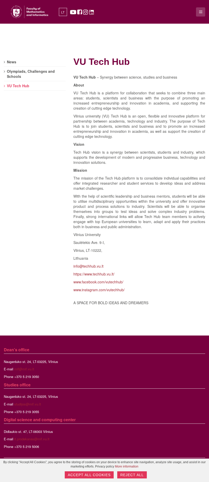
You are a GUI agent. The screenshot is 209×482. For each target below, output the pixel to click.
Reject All (132, 475)
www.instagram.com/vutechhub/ (99, 289)
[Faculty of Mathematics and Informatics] (29, 12)
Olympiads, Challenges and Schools (31, 74)
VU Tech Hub (101, 61)
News (11, 61)
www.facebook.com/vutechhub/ (98, 281)
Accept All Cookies (89, 475)
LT (62, 12)
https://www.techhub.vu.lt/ (93, 273)
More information (126, 466)
